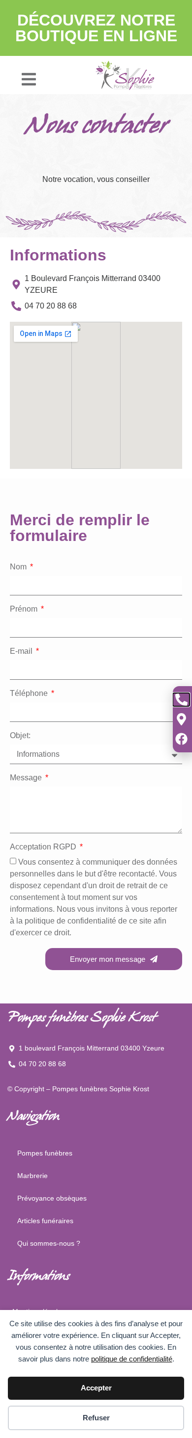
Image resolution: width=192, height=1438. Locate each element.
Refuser (96, 1417)
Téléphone (30, 693)
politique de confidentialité (131, 1359)
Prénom (24, 609)
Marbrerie (32, 1176)
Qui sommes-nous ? (48, 1243)
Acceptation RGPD (44, 847)
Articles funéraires (45, 1221)
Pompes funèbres (44, 1153)
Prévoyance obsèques (52, 1198)
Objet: (20, 736)
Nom (19, 567)
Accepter (96, 1388)
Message (27, 778)
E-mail (22, 651)
